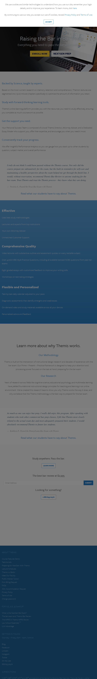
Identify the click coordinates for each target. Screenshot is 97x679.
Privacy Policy (70, 14)
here (75, 8)
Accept (48, 22)
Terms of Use (86, 14)
